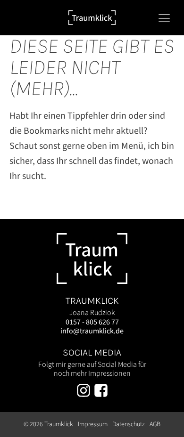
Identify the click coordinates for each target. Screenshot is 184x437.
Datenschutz (128, 424)
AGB (155, 424)
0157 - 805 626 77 (92, 322)
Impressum (93, 424)
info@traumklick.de (92, 331)
